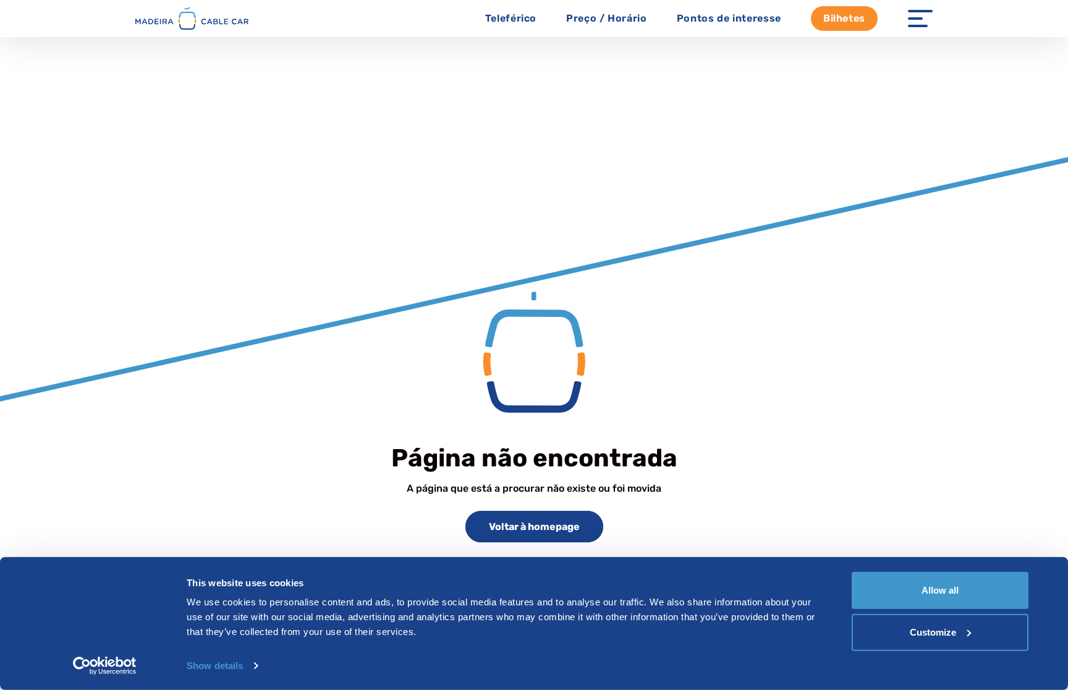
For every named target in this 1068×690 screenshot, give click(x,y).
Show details (215, 665)
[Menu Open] (920, 18)
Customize (933, 631)
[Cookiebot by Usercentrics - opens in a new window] (105, 666)
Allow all (940, 590)
